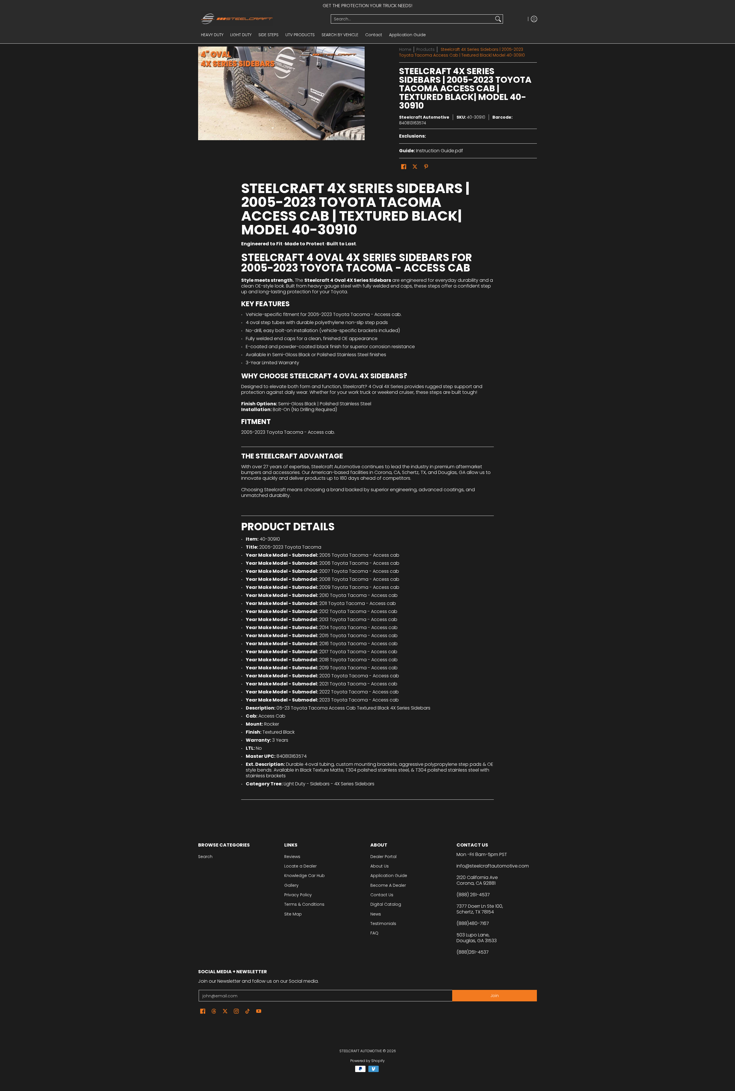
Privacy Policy (298, 895)
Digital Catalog (385, 904)
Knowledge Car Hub (304, 875)
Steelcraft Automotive (424, 117)
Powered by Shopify (367, 1060)
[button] (404, 167)
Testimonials (383, 923)
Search (205, 856)
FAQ (374, 933)
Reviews (292, 856)
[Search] (498, 19)
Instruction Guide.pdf (439, 150)
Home (405, 49)
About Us (379, 866)
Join (494, 996)
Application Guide (388, 875)
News (375, 914)
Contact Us (381, 895)
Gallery (291, 885)
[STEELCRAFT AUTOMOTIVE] (262, 18)
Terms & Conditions (304, 904)
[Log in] (534, 18)
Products (425, 49)
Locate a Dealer (300, 866)
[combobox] (412, 19)
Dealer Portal (383, 856)
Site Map (293, 914)
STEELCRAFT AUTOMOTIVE (360, 1050)
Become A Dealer (388, 885)
